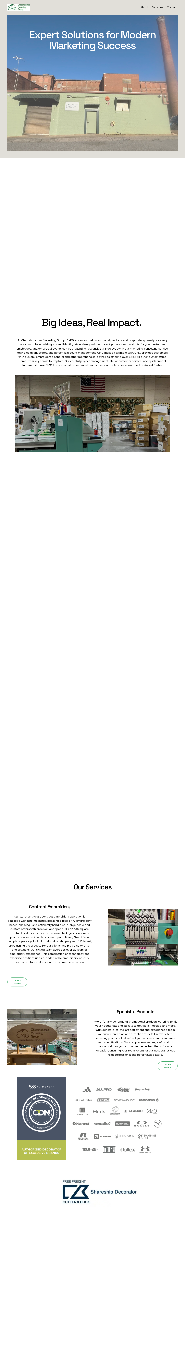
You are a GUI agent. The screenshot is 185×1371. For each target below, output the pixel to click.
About (144, 7)
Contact (172, 7)
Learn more (17, 982)
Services (157, 7)
